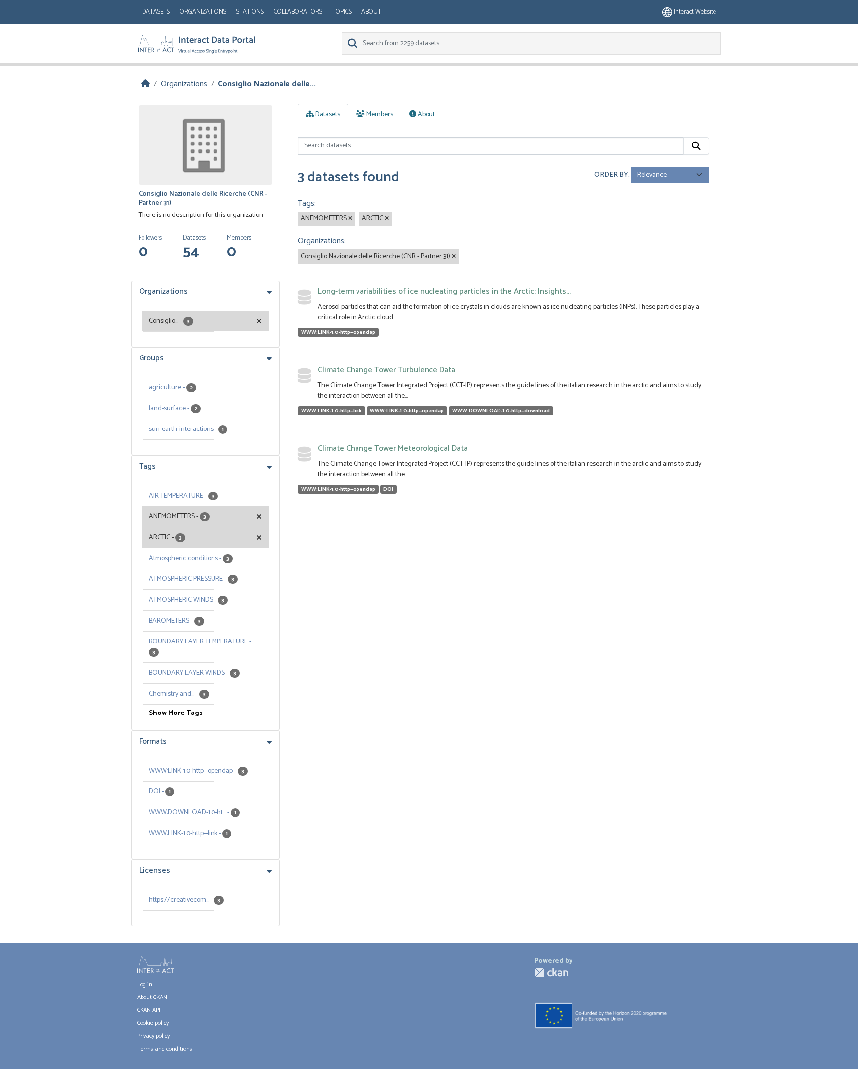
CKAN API (148, 1010)
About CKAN (152, 997)
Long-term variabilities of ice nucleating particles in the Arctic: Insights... (444, 291)
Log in (144, 984)
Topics (342, 12)
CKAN (551, 972)
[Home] (145, 84)
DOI (388, 489)
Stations (250, 12)
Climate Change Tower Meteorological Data (393, 448)
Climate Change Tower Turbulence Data (386, 370)
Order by (611, 175)
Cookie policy (153, 1023)
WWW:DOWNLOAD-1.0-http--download (501, 410)
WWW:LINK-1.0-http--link (331, 410)
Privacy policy (153, 1036)
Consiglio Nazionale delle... (267, 84)
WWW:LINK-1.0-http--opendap (338, 332)
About (371, 12)
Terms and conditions (164, 1049)
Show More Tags (176, 713)
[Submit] (696, 146)
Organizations (203, 12)
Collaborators (298, 12)
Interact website (694, 12)
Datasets (156, 12)
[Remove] (350, 218)
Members (379, 114)
